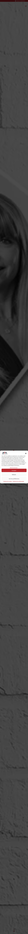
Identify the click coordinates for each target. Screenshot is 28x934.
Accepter (14, 470)
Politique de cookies (7, 481)
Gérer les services (13, 467)
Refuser (14, 474)
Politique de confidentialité (18, 481)
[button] (26, 453)
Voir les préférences (14, 478)
